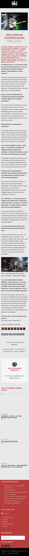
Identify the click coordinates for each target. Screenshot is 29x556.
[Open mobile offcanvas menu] (5, 1)
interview (4, 334)
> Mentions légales (7, 524)
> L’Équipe (4, 521)
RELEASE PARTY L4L (19, 334)
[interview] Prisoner (9, 441)
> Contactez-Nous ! (7, 517)
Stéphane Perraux (15, 42)
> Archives (4, 526)
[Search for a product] (27, 4)
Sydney (17, 553)
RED (11, 334)
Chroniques (9, 40)
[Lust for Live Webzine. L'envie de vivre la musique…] (14, 4)
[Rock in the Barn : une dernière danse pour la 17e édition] (14, 452)
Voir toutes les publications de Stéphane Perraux (14, 377)
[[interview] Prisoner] (14, 428)
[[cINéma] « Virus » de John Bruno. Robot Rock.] (14, 402)
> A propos (4, 519)
